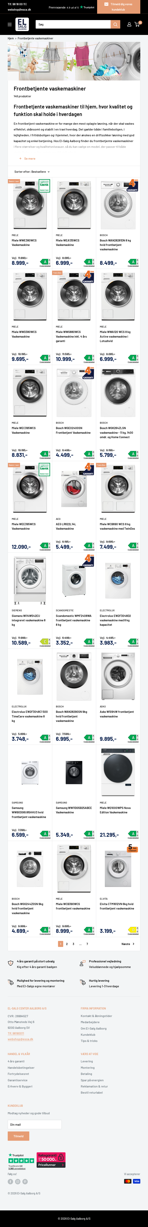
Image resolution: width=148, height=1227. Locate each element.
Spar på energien (92, 1080)
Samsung (17, 802)
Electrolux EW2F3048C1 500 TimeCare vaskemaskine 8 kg (30, 716)
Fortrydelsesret (18, 1073)
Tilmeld (18, 1136)
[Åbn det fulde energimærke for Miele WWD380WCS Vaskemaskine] (45, 358)
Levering (87, 1061)
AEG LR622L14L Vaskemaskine (66, 526)
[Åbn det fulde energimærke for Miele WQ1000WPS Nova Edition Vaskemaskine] (133, 834)
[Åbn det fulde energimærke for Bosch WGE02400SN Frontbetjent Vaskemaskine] (89, 454)
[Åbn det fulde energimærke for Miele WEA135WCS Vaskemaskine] (89, 262)
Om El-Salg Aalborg (94, 1028)
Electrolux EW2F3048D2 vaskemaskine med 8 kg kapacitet (115, 620)
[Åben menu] (10, 24)
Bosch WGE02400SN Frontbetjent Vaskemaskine (73, 430)
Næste (126, 944)
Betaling (86, 1073)
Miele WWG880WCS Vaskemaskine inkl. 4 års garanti (71, 336)
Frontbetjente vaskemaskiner (35, 38)
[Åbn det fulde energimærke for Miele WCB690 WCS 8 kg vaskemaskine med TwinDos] (133, 545)
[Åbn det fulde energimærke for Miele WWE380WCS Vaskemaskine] (45, 262)
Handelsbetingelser (21, 1067)
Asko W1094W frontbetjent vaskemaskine (117, 714)
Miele (15, 235)
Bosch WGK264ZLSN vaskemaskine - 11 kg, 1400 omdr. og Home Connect (116, 432)
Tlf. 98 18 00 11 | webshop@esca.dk (19, 6)
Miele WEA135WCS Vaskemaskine (67, 242)
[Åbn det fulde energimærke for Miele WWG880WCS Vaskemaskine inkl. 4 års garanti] (89, 358)
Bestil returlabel (92, 1092)
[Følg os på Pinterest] (25, 1181)
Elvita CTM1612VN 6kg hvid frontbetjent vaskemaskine (117, 906)
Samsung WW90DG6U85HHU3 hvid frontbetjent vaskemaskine (29, 812)
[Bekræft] (115, 24)
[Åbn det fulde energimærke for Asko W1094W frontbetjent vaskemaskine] (133, 737)
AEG (58, 518)
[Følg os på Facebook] (10, 1181)
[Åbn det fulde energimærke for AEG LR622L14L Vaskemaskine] (89, 545)
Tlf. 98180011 (16, 1033)
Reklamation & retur (94, 1086)
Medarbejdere (90, 1022)
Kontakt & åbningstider (96, 1016)
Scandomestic (65, 610)
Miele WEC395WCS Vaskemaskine (24, 430)
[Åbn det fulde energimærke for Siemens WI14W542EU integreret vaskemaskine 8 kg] (45, 641)
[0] (137, 24)
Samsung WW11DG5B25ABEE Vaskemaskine (74, 810)
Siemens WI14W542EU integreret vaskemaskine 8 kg (28, 620)
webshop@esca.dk (20, 1039)
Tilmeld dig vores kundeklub (121, 6)
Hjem (11, 38)
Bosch (104, 235)
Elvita (104, 898)
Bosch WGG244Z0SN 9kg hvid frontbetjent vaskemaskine (27, 908)
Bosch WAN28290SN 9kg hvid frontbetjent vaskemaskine (71, 716)
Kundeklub (88, 1034)
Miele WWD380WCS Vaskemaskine (24, 334)
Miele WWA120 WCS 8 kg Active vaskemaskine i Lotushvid (115, 336)
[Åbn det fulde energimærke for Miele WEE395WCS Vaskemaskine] (45, 545)
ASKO (103, 706)
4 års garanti (16, 1061)
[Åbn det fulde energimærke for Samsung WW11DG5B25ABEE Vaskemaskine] (89, 834)
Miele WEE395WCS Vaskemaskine (24, 526)
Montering (88, 1067)
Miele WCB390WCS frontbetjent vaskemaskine (73, 906)
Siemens (17, 610)
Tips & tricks (89, 1040)
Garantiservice (18, 1080)
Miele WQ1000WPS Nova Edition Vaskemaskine (115, 810)
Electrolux (107, 610)
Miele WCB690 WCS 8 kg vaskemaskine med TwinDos (117, 526)
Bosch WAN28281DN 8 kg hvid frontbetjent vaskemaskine (115, 245)
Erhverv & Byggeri (20, 1086)
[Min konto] (129, 24)
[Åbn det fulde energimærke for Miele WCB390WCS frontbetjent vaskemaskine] (89, 930)
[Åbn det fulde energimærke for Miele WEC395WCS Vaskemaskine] (45, 454)
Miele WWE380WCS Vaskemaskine (24, 242)
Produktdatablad (45, 266)
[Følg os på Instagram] (17, 1181)
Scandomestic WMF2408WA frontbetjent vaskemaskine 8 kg (74, 620)
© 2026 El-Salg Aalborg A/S (74, 1218)
